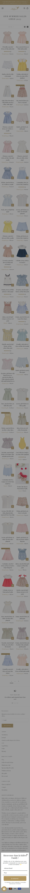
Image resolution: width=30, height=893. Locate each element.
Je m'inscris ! (15, 878)
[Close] (27, 855)
